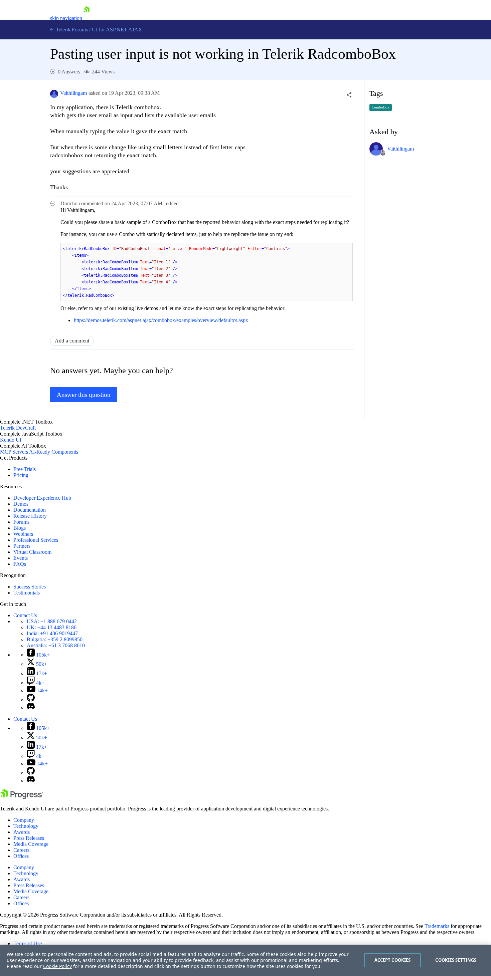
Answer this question (84, 394)
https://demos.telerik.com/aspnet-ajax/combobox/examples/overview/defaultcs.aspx (161, 320)
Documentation (29, 510)
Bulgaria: (55, 639)
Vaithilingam (73, 93)
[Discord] (31, 707)
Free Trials (24, 469)
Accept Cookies (392, 960)
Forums (21, 522)
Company (23, 820)
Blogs (19, 528)
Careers (21, 850)
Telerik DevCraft (18, 428)
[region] (245, 960)
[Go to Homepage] (87, 18)
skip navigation (66, 18)
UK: (51, 627)
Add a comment (72, 340)
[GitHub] (31, 700)
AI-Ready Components (53, 452)
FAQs (19, 564)
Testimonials (26, 592)
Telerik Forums (71, 29)
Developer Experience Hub (42, 498)
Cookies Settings (455, 960)
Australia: (56, 645)
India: (52, 633)
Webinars (23, 534)
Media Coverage (30, 844)
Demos (20, 504)
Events (20, 558)
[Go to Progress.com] (21, 797)
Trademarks (437, 926)
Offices (21, 856)
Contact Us (25, 615)
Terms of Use (27, 943)
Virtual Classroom (32, 552)
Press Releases (28, 838)
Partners (21, 546)
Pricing (20, 475)
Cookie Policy (57, 966)
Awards (21, 832)
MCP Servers (14, 452)
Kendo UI (10, 440)
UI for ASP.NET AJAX (117, 29)
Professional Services (35, 540)
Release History (30, 516)
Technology (25, 826)
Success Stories (29, 586)
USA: (52, 621)
